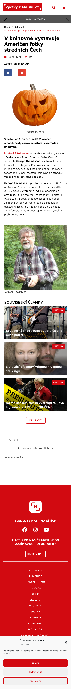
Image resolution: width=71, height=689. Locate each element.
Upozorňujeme (36, 582)
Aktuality (35, 570)
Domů (7, 27)
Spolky (35, 611)
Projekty (35, 605)
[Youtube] (46, 530)
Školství (35, 599)
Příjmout (36, 663)
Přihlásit (35, 420)
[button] (66, 642)
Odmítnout (35, 672)
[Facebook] (25, 530)
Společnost (36, 629)
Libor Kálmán (22, 64)
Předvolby (35, 681)
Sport (36, 594)
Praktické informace (35, 635)
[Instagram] (35, 530)
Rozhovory (35, 623)
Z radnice (35, 576)
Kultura (18, 27)
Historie (35, 617)
